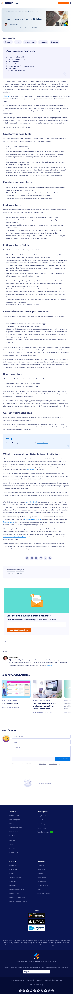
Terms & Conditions (17, 980)
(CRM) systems (8, 522)
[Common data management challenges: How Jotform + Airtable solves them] (47, 689)
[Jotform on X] (24, 990)
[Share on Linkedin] (36, 558)
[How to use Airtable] (16, 689)
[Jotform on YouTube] (45, 990)
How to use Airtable (10, 703)
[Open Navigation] (70, 3)
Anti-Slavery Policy (36, 985)
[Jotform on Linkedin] (27, 990)
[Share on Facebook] (32, 558)
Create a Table (63, 3)
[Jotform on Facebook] (20, 990)
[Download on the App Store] (36, 921)
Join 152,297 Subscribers (19, 630)
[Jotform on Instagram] (49, 990)
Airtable (6, 96)
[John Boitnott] (6, 24)
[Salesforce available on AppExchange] (36, 928)
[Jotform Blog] (34, 990)
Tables (17, 3)
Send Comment (62, 759)
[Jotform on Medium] (31, 990)
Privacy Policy (42, 764)
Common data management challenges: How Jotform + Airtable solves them (44, 706)
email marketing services (33, 519)
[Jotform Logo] (7, 3)
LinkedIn (49, 665)
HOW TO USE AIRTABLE (10, 700)
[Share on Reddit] (41, 558)
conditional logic (32, 502)
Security (40, 980)
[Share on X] (27, 558)
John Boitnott (14, 24)
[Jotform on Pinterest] (42, 990)
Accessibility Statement (53, 980)
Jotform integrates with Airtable (14, 537)
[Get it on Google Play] (36, 915)
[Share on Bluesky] (45, 558)
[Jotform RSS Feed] (38, 990)
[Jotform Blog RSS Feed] (50, 558)
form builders (30, 469)
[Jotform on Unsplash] (52, 990)
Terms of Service (53, 764)
